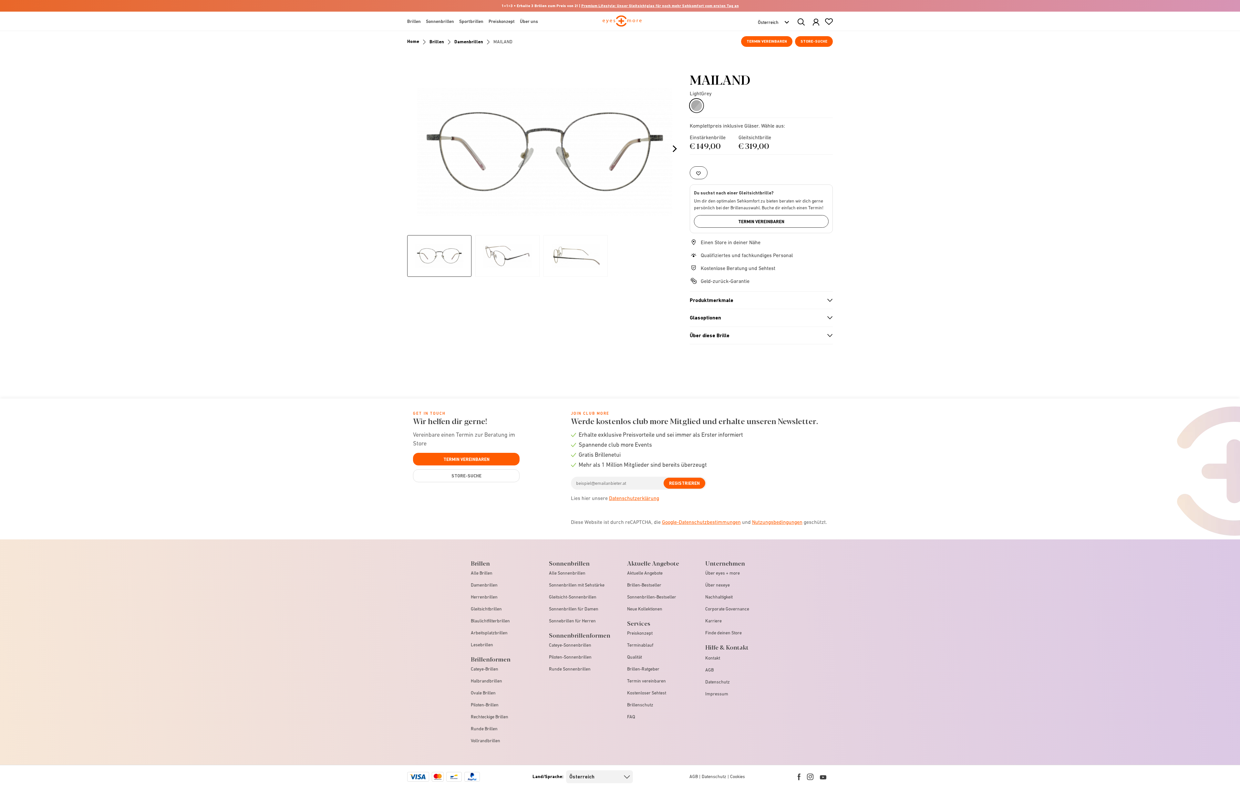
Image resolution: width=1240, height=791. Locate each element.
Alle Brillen (481, 573)
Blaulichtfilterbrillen (490, 620)
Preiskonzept (640, 633)
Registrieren (684, 483)
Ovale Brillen (483, 692)
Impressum (716, 693)
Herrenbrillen (484, 596)
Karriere (713, 620)
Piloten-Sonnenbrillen (570, 657)
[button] (816, 22)
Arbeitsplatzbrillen (489, 632)
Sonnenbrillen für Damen (573, 608)
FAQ (631, 716)
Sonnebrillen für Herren (572, 620)
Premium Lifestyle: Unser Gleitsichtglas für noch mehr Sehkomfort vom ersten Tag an (660, 6)
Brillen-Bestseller (644, 585)
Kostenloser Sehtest (646, 692)
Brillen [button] (414, 21)
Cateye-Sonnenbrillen (570, 645)
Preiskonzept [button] (502, 21)
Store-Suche (814, 41)
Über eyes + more (722, 573)
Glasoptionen (758, 318)
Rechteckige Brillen (489, 716)
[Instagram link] (810, 777)
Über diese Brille (758, 335)
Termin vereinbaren (767, 41)
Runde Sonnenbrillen (570, 668)
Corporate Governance (727, 608)
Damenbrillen (468, 41)
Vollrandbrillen (485, 740)
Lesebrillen (482, 644)
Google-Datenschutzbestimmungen (701, 522)
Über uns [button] (529, 21)
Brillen (436, 41)
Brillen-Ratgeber (643, 668)
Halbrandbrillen (486, 680)
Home (413, 41)
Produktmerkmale (758, 300)
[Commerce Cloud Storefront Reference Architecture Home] (622, 24)
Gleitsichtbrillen (486, 608)
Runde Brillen (484, 728)
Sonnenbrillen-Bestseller (651, 596)
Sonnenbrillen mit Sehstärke (576, 585)
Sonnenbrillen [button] (440, 21)
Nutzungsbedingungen (777, 522)
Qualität (634, 657)
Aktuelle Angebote (645, 573)
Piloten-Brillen (485, 704)
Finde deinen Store (723, 632)
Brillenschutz (640, 704)
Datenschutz (717, 681)
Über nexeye (717, 585)
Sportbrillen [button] (471, 21)
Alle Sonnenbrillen (567, 573)
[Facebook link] (799, 777)
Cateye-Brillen (484, 668)
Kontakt (712, 658)
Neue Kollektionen (644, 608)
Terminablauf (640, 645)
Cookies (737, 776)
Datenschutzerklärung (634, 498)
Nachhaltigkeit (719, 596)
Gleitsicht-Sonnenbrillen (572, 596)
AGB (709, 669)
